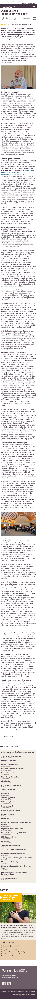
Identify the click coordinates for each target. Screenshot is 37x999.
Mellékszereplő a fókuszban (10, 802)
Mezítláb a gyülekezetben (10, 777)
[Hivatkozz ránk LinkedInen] (15, 18)
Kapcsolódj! (5, 794)
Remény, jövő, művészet (9, 764)
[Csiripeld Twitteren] (11, 18)
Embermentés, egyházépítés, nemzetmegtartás (17, 752)
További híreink (9, 746)
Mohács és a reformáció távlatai (12, 769)
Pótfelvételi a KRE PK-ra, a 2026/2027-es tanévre (17, 833)
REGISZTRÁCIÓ (31, 3)
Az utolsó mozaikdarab (10, 956)
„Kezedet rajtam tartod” (11, 946)
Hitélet (4, 24)
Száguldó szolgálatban (9, 878)
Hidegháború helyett (8, 837)
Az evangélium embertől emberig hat (15, 952)
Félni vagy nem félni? (8, 760)
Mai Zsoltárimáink (7, 814)
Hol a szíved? (5, 818)
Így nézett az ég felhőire (11, 950)
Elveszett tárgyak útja (8, 806)
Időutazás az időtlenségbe (10, 862)
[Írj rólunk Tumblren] (19, 18)
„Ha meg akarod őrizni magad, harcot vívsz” (16, 858)
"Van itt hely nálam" (8, 789)
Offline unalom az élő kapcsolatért (13, 854)
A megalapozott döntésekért (11, 785)
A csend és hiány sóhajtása (10, 810)
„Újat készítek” (6, 781)
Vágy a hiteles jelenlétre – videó (12, 829)
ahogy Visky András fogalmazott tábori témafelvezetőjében (17, 172)
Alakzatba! (5, 841)
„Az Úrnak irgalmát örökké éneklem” (14, 849)
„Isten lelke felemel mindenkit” (12, 756)
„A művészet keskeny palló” (10, 845)
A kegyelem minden (9, 948)
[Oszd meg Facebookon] (2, 18)
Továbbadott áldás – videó (11, 954)
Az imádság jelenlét (8, 798)
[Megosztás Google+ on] (6, 18)
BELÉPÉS (24, 3)
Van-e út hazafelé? (7, 773)
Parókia (6, 7)
